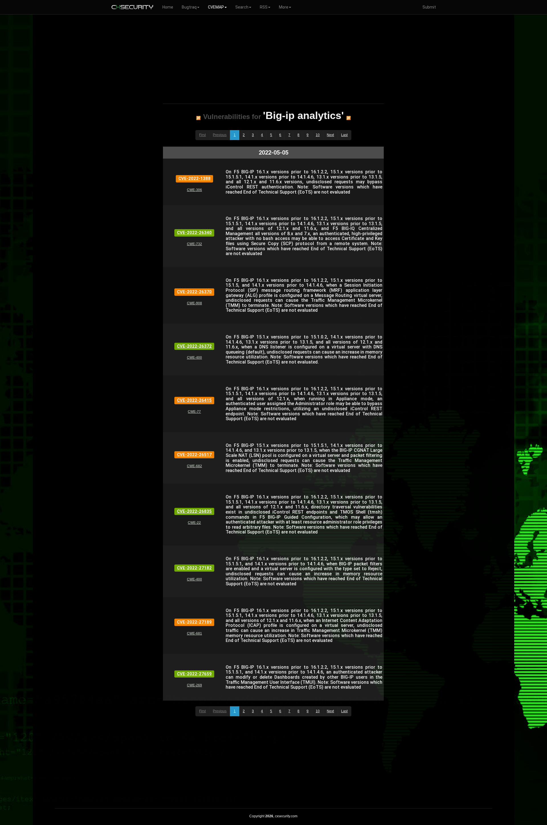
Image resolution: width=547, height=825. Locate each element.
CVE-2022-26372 (194, 346)
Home (167, 7)
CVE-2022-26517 (194, 454)
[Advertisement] (273, 58)
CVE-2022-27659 (194, 673)
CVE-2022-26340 (194, 232)
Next (330, 135)
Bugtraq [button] (189, 7)
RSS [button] (264, 7)
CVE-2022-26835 (194, 511)
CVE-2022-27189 (194, 622)
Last (344, 135)
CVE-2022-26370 (194, 291)
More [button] (283, 7)
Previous (219, 135)
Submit (429, 7)
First (202, 135)
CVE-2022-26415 (194, 400)
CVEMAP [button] (216, 7)
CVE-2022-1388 (194, 178)
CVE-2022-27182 (194, 567)
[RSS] (198, 118)
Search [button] (241, 7)
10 (318, 135)
